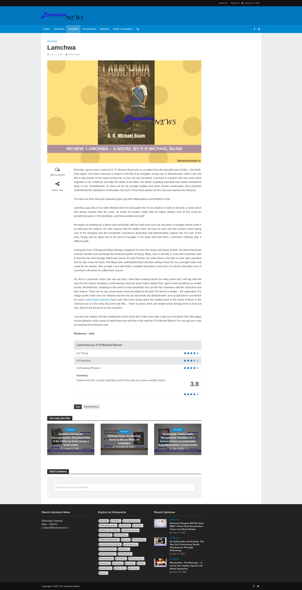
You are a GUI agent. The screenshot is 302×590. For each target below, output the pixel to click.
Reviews (73, 29)
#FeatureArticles (108, 549)
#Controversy (131, 544)
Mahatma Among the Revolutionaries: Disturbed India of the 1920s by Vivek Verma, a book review (71, 439)
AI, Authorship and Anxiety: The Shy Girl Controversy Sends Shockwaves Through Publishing (187, 546)
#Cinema (130, 563)
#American (105, 563)
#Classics (124, 549)
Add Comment (57, 175)
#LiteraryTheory (136, 558)
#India (104, 520)
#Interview (121, 558)
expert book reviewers (97, 299)
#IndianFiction (132, 521)
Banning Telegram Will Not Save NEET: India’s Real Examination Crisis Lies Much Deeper (187, 526)
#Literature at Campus (110, 544)
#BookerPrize (106, 568)
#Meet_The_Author (109, 530)
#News (116, 521)
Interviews (89, 29)
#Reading (125, 525)
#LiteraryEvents (130, 530)
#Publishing (139, 540)
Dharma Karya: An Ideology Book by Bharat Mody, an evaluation (124, 440)
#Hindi (141, 563)
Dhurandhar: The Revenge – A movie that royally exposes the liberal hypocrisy (186, 565)
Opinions (59, 29)
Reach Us (235, 3)
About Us (223, 3)
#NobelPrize (125, 554)
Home (46, 29)
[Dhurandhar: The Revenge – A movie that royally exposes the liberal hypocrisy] (160, 562)
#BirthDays (134, 568)
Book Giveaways (123, 29)
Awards (104, 29)
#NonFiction (121, 535)
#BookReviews (91, 406)
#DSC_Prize (120, 568)
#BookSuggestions (109, 539)
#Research (106, 535)
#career (103, 573)
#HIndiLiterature (108, 554)
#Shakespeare (106, 558)
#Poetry (138, 525)
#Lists (126, 539)
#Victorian (118, 563)
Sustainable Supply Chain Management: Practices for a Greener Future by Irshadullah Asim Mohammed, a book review (178, 439)
